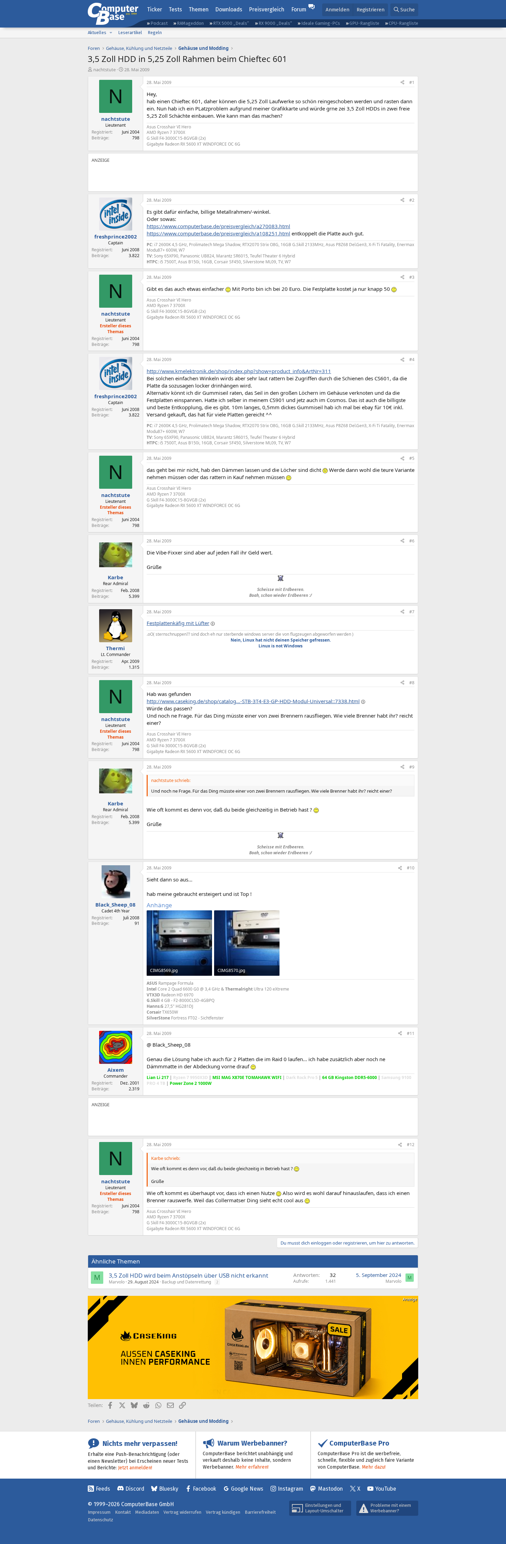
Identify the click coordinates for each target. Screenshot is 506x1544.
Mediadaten (147, 1512)
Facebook (204, 1488)
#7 (411, 612)
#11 (410, 1033)
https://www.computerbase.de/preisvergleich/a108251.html (218, 233)
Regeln (155, 32)
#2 (411, 200)
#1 (411, 82)
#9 (411, 767)
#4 (411, 359)
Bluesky (168, 1488)
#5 (411, 458)
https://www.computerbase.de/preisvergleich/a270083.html (218, 226)
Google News (247, 1488)
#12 (410, 1145)
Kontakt (123, 1512)
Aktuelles (97, 32)
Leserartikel (130, 32)
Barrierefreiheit (260, 1512)
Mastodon (330, 1488)
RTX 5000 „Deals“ (231, 23)
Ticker (154, 9)
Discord (134, 1488)
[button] (110, 33)
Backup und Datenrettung (186, 1282)
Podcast (159, 23)
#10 (410, 868)
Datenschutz (100, 1519)
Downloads (228, 9)
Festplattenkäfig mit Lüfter (178, 623)
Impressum (99, 1512)
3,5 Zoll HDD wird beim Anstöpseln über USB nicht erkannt (188, 1275)
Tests (175, 9)
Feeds (103, 1488)
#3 (411, 277)
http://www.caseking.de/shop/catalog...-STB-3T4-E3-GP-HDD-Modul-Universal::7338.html (253, 701)
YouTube (385, 1488)
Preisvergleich (266, 9)
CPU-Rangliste (403, 23)
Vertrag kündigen (223, 1512)
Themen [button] (199, 9)
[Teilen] (402, 83)
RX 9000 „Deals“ (275, 23)
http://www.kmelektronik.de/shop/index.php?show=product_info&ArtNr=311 (239, 371)
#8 (411, 683)
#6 (411, 541)
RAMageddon (190, 23)
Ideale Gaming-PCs (320, 23)
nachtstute (104, 69)
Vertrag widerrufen (182, 1512)
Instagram (290, 1488)
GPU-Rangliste (364, 23)
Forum (298, 9)
